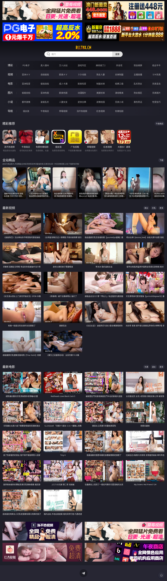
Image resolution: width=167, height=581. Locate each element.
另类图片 (156, 92)
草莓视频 (63, 111)
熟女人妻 (100, 74)
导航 (10, 111)
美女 (146, 208)
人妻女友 (63, 102)
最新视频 (8, 208)
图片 (10, 93)
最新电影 (8, 367)
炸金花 (119, 65)
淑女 (154, 367)
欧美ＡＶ (63, 74)
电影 (10, 83)
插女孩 (26, 111)
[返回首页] (161, 575)
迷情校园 (100, 102)
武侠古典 (82, 102)
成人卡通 (63, 83)
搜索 (117, 54)
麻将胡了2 (100, 65)
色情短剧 (119, 111)
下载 (161, 160)
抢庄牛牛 (156, 65)
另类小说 (119, 102)
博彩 (10, 65)
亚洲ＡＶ (26, 74)
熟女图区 (138, 92)
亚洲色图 (45, 92)
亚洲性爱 (26, 83)
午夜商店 (45, 111)
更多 (161, 208)
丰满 (146, 367)
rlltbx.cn (83, 47)
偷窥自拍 (26, 92)
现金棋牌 (138, 65)
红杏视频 (100, 111)
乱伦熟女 (138, 83)
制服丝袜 (100, 83)
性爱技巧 (156, 102)
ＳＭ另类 (156, 74)
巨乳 (154, 208)
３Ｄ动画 (82, 74)
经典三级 (119, 83)
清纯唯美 (119, 92)
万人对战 (63, 65)
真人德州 (45, 65)
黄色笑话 (138, 102)
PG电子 (26, 65)
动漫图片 (82, 92)
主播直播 (138, 74)
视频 (10, 74)
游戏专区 (82, 65)
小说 (10, 102)
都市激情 (26, 102)
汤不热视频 (82, 111)
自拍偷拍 (45, 74)
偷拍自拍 (45, 83)
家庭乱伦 (45, 102)
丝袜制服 (119, 74)
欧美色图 (63, 92)
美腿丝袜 (100, 92)
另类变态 (156, 83)
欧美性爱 (82, 83)
